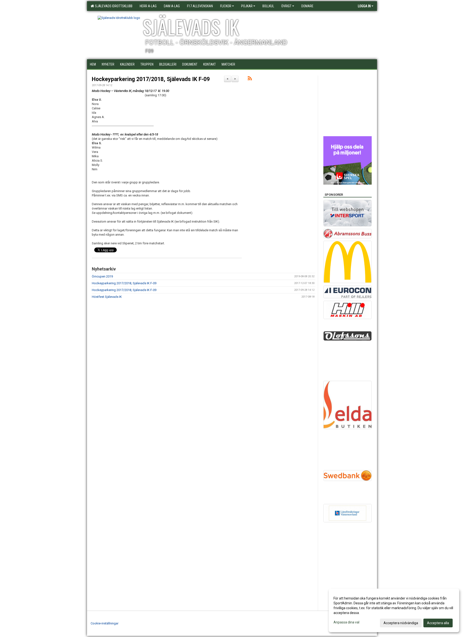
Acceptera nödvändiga (401, 623)
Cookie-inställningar (104, 623)
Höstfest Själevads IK (107, 297)
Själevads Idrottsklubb (113, 6)
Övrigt (286, 6)
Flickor (225, 6)
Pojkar (247, 6)
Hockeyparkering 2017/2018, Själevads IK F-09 (151, 79)
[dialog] (394, 610)
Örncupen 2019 (102, 276)
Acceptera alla (438, 623)
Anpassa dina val (346, 622)
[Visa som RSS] (250, 79)
